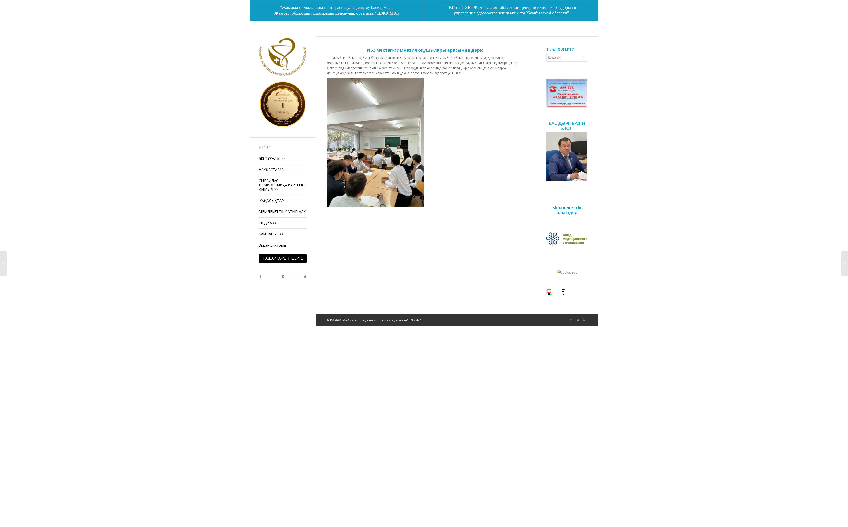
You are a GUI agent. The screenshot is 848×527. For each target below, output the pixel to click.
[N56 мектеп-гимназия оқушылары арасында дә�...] (3, 263)
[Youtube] (305, 276)
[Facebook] (261, 276)
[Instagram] (283, 276)
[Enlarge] (581, 85)
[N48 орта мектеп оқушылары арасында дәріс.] (844, 263)
